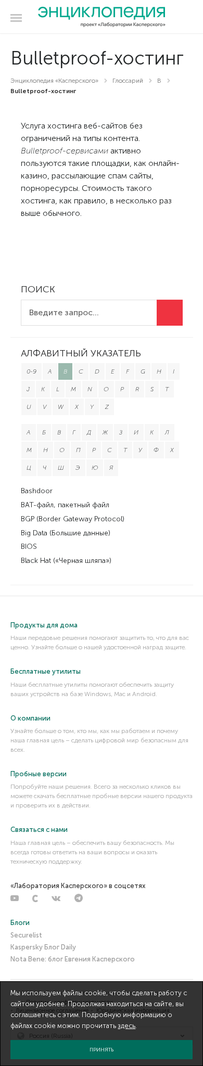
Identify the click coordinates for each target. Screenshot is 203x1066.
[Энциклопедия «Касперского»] (102, 17)
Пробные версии (38, 774)
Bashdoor (37, 490)
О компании (30, 718)
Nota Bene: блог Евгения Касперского (72, 959)
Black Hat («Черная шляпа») (66, 560)
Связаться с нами (39, 829)
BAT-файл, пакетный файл (65, 504)
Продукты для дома (44, 625)
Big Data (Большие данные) (65, 533)
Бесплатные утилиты (45, 671)
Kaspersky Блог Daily (43, 947)
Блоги (20, 923)
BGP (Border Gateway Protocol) (72, 519)
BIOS (29, 546)
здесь (126, 1026)
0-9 (31, 371)
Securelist (26, 935)
